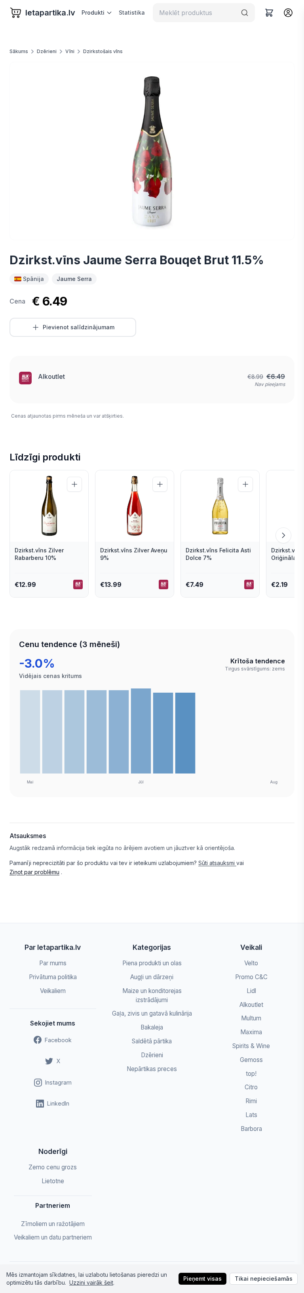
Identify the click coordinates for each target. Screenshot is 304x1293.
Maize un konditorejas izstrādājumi (152, 995)
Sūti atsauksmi (217, 862)
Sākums (19, 51)
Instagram (58, 1082)
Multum (251, 1018)
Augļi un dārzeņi (151, 977)
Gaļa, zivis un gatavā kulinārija (152, 1013)
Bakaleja (152, 1027)
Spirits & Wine (251, 1046)
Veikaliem (53, 991)
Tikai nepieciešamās (264, 1278)
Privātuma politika (53, 977)
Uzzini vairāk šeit (91, 1282)
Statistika (132, 12)
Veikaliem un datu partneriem (53, 1237)
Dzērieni (47, 51)
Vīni (69, 51)
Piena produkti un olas (152, 963)
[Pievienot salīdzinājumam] (74, 484)
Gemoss (251, 1060)
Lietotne (53, 1181)
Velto (251, 963)
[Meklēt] (244, 12)
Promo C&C (251, 977)
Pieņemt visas (202, 1278)
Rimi (251, 1101)
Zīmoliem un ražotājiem (53, 1224)
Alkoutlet (51, 376)
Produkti (93, 12)
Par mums (52, 963)
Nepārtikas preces (152, 1069)
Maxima (251, 1032)
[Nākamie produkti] (283, 535)
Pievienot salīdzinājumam (78, 327)
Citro (251, 1087)
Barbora (251, 1129)
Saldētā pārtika (152, 1041)
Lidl (251, 991)
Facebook (58, 1040)
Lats (251, 1115)
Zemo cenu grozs (52, 1167)
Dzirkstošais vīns (103, 51)
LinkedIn (58, 1103)
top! (251, 1073)
